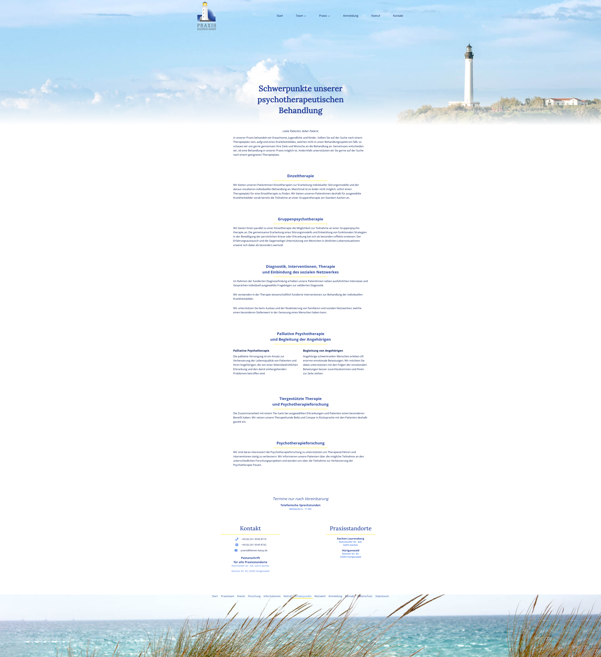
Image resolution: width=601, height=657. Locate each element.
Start (280, 16)
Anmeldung (350, 16)
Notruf (375, 16)
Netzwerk (320, 596)
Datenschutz (364, 596)
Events (241, 596)
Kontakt (398, 16)
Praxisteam (227, 596)
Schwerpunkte (303, 596)
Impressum (382, 596)
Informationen (272, 596)
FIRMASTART (330, 602)
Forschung (254, 596)
